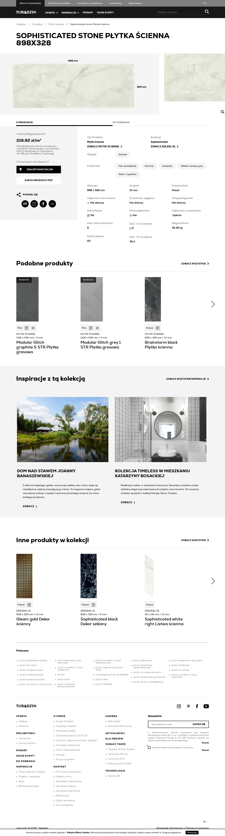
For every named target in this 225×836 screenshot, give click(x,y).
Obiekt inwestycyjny (192, 166)
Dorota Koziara (27, 743)
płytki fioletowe (104, 684)
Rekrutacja (114, 721)
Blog (21, 781)
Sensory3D (114, 776)
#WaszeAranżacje (29, 786)
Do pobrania (25, 761)
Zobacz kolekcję (163, 146)
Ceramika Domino (118, 754)
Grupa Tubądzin (64, 721)
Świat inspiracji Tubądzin (32, 772)
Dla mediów (114, 739)
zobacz (28, 506)
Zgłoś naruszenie (65, 800)
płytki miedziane (180, 665)
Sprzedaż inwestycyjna (69, 781)
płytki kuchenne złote (31, 670)
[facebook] (43, 204)
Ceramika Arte (116, 759)
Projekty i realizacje (29, 776)
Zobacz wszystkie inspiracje (186, 379)
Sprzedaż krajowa (66, 786)
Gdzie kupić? (105, 13)
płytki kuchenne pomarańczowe (65, 685)
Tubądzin (21, 24)
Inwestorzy (115, 3)
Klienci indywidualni (30, 3)
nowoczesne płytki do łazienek (112, 675)
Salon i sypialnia (128, 174)
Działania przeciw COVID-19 (71, 736)
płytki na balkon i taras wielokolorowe (108, 661)
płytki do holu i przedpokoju (148, 682)
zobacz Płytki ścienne (103, 146)
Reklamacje (62, 796)
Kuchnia (149, 166)
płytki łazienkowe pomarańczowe (142, 666)
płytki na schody (180, 670)
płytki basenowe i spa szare (186, 660)
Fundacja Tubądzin (66, 726)
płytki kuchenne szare (31, 675)
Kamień (123, 154)
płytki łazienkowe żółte (32, 679)
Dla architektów (64, 805)
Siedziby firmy (64, 776)
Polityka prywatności (197, 828)
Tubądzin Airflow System (121, 749)
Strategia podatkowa (68, 745)
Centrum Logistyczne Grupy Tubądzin (76, 740)
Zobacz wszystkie (193, 264)
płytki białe (63, 679)
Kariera (111, 716)
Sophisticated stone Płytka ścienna (89, 24)
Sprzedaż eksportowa (68, 791)
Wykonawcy (135, 3)
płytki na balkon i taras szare (36, 684)
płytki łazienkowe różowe (33, 660)
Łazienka (167, 166)
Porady (88, 13)
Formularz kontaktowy (68, 772)
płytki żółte (102, 679)
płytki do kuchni (28, 665)
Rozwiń (205, 743)
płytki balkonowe (142, 660)
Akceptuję (192, 833)
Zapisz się (199, 724)
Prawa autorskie (65, 759)
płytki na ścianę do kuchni (147, 672)
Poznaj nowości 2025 (119, 763)
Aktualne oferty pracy (120, 726)
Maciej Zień (25, 738)
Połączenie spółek (66, 731)
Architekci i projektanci (89, 3)
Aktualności (115, 733)
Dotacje (60, 755)
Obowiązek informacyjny (169, 828)
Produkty (37, 24)
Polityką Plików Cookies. (78, 833)
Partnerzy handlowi (59, 3)
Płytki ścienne (56, 24)
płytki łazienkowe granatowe (149, 677)
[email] (25, 204)
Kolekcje (23, 721)
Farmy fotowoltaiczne (68, 750)
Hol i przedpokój (127, 166)
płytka (61, 675)
